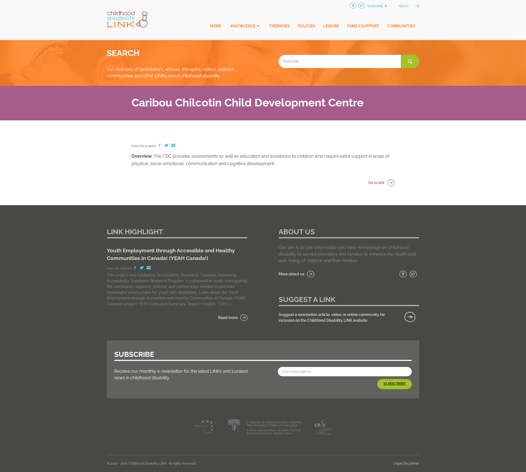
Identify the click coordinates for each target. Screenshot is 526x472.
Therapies (279, 26)
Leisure (331, 26)
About (403, 6)
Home (215, 26)
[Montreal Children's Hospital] (264, 428)
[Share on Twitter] (167, 146)
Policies (306, 26)
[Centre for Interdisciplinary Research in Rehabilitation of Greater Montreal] (323, 428)
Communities (401, 26)
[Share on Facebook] (160, 146)
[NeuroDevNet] (204, 428)
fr (417, 6)
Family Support (363, 26)
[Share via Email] (173, 146)
